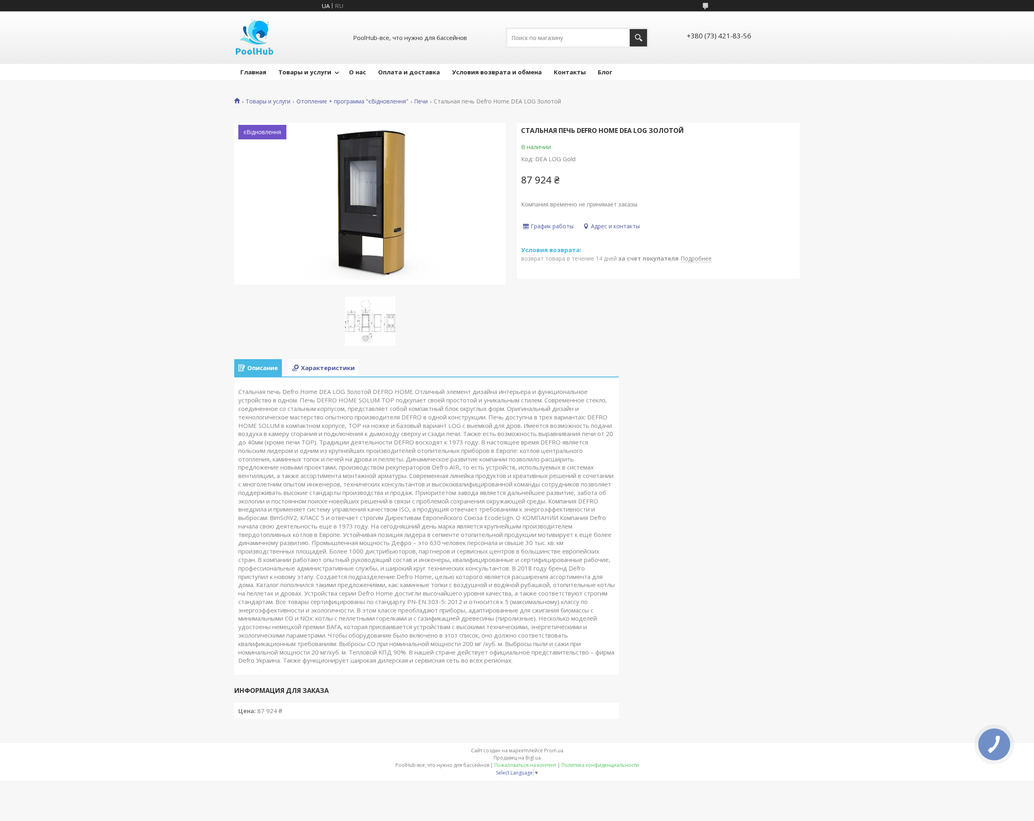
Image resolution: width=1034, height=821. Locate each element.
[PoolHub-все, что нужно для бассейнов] (254, 37)
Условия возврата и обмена (497, 72)
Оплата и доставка (409, 72)
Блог (605, 72)
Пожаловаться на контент (525, 765)
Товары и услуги (304, 72)
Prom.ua (553, 750)
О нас (357, 72)
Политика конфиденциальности (600, 765)
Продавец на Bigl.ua (517, 757)
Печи (421, 101)
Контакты (570, 72)
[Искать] (638, 37)
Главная (253, 72)
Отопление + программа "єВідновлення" (352, 101)
